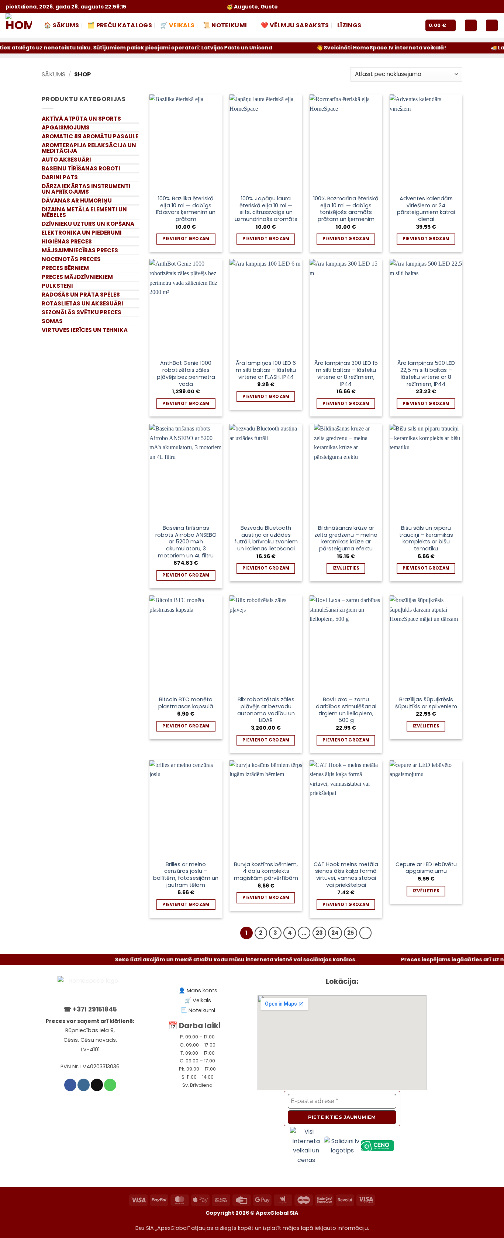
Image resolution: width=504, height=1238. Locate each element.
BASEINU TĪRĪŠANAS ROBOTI (81, 168)
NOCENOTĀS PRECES (71, 259)
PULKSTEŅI (57, 285)
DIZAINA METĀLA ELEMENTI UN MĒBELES (84, 212)
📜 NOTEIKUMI (225, 25)
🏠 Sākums (61, 25)
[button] (440, 26)
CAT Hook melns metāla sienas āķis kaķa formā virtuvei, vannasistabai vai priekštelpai (346, 875)
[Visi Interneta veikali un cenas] (307, 1145)
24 (335, 933)
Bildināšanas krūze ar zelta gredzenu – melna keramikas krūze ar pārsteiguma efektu (345, 538)
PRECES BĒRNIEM (65, 268)
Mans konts (202, 990)
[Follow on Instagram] (467, 6)
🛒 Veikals (177, 25)
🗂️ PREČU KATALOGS (119, 25)
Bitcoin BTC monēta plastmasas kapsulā (185, 703)
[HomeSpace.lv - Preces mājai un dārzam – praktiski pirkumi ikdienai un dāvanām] (19, 25)
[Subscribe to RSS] (495, 6)
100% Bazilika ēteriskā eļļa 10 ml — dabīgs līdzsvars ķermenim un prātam (185, 209)
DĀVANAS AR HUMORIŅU (77, 200)
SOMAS (52, 321)
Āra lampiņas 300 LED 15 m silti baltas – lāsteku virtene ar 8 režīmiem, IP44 (346, 373)
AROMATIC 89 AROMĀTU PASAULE (90, 136)
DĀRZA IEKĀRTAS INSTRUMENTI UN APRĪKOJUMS (86, 189)
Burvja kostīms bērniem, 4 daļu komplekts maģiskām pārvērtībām (266, 871)
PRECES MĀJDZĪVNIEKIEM (77, 276)
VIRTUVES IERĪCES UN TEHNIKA (85, 329)
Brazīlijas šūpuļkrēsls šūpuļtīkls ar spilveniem (426, 703)
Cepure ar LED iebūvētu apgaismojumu (426, 868)
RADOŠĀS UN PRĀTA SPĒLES (81, 294)
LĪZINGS (349, 25)
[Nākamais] (365, 933)
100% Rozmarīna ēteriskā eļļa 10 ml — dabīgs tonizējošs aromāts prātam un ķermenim (346, 209)
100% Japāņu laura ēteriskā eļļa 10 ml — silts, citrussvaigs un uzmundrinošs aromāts (266, 209)
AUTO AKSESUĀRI (66, 159)
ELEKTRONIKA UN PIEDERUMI (82, 232)
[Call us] (485, 6)
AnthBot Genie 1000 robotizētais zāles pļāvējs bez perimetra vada (186, 373)
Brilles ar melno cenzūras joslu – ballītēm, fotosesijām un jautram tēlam (185, 875)
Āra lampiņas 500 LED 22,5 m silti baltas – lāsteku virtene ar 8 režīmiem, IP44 (426, 373)
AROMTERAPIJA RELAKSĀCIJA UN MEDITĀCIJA (89, 148)
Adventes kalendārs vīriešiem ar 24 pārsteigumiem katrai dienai (426, 209)
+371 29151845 (95, 1009)
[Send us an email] (476, 6)
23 (319, 933)
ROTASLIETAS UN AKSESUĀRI (82, 303)
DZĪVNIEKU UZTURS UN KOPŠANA (88, 223)
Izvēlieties (346, 568)
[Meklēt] (492, 26)
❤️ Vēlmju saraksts (295, 25)
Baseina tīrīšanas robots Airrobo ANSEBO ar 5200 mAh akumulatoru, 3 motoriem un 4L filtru (186, 542)
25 (350, 933)
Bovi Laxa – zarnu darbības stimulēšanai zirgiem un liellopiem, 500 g (346, 710)
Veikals (202, 1000)
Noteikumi (202, 1010)
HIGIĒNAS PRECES (67, 241)
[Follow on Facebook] (458, 6)
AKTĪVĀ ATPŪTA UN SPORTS (81, 118)
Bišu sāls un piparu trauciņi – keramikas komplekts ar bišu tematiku (426, 538)
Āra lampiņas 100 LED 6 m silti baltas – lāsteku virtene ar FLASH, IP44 (266, 370)
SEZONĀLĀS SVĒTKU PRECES (81, 312)
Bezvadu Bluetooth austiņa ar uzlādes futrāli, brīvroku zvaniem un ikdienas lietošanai (266, 538)
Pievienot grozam (186, 239)
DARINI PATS (60, 177)
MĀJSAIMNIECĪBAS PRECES (80, 250)
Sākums (53, 74)
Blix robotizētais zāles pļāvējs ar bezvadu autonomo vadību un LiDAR (266, 710)
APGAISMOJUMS (66, 127)
